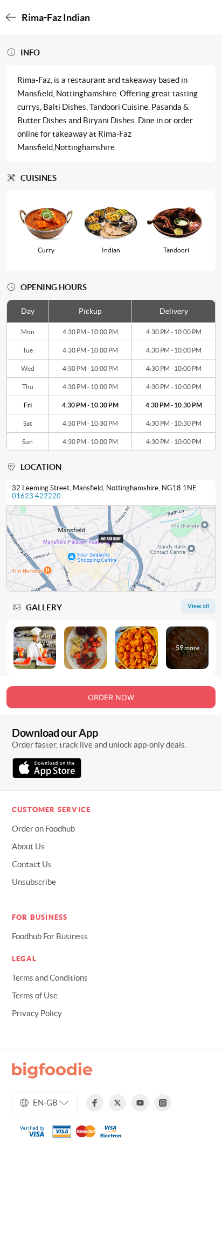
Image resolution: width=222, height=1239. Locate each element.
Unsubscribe (34, 881)
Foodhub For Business (50, 936)
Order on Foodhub (43, 828)
